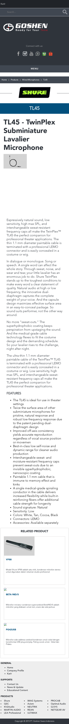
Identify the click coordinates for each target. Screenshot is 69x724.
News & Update (15, 687)
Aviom (30, 704)
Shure (7, 701)
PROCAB (55, 701)
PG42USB (11, 630)
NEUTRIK (32, 707)
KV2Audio (9, 707)
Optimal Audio (58, 704)
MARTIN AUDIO (12, 710)
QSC (6, 704)
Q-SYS (54, 707)
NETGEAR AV (58, 710)
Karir (3, 4)
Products (14, 80)
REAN (30, 710)
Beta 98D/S (12, 594)
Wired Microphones (30, 80)
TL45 (45, 80)
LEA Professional (12, 713)
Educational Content (17, 690)
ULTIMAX (32, 713)
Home (4, 80)
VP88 (9, 560)
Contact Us (12, 684)
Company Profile (15, 671)
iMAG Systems (34, 701)
